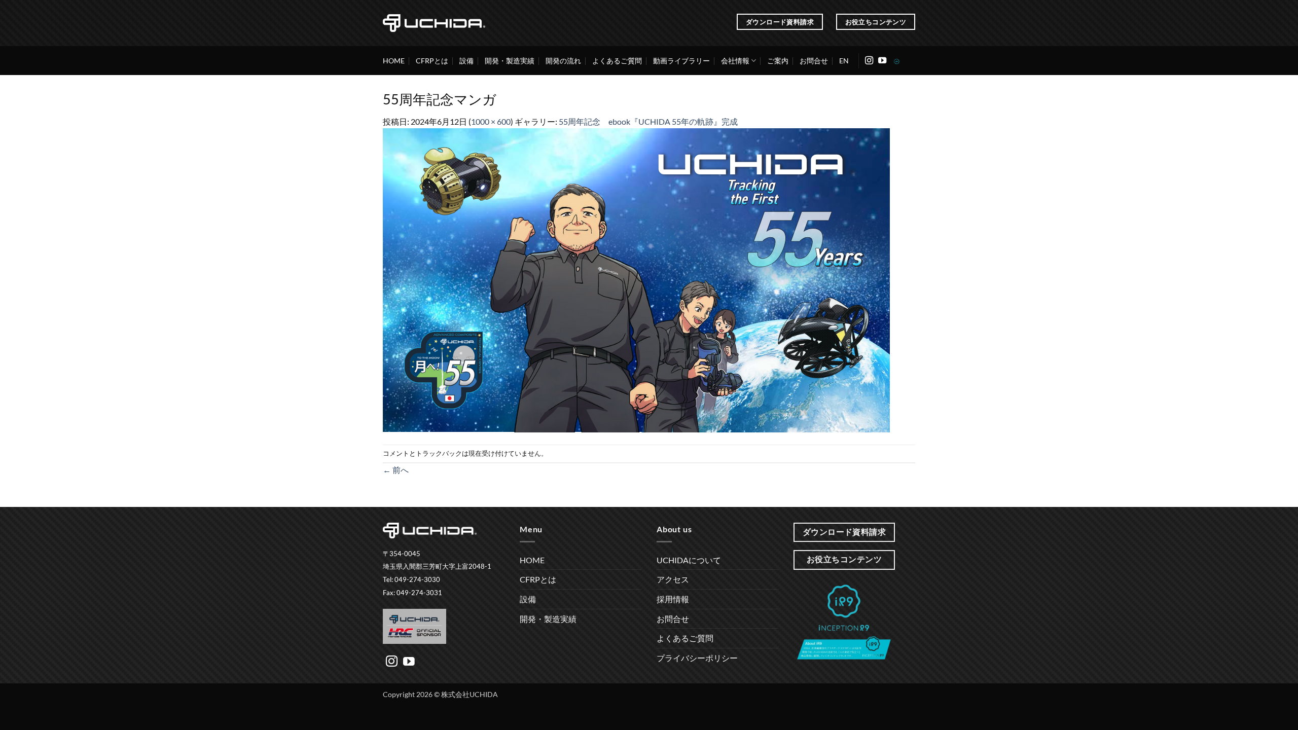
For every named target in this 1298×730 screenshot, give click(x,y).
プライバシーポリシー (697, 658)
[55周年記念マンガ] (636, 279)
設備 (466, 60)
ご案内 (777, 60)
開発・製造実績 (509, 60)
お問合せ (814, 60)
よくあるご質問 (617, 60)
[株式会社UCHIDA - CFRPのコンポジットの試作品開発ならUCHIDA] (434, 22)
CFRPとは (432, 60)
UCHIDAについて (689, 560)
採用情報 (673, 599)
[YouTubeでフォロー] (882, 60)
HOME (394, 60)
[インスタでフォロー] (869, 60)
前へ (396, 469)
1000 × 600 (491, 121)
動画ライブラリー (681, 60)
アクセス (673, 579)
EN (844, 60)
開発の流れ (563, 60)
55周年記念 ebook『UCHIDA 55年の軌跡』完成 (648, 121)
